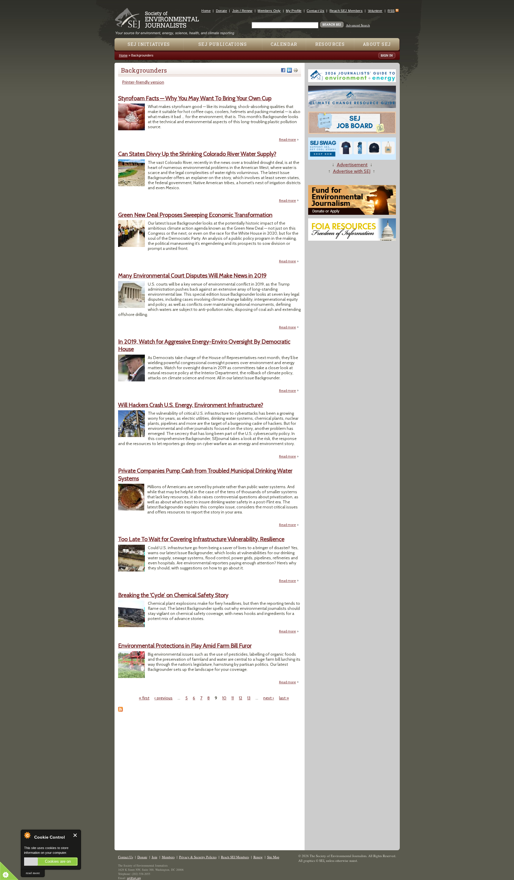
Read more (289, 139)
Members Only (269, 10)
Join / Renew (242, 10)
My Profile (293, 10)
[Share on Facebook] (283, 70)
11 (232, 698)
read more (33, 872)
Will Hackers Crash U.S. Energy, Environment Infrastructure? (190, 404)
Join (154, 857)
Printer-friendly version (143, 82)
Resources (330, 44)
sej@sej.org (134, 878)
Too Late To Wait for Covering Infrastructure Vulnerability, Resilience (201, 539)
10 (224, 698)
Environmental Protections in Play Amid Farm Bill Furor (185, 645)
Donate (221, 10)
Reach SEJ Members (346, 10)
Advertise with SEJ (351, 171)
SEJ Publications (222, 44)
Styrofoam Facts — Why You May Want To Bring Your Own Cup (195, 98)
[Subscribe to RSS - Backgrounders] (120, 710)
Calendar (284, 44)
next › (268, 698)
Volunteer (375, 10)
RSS (391, 10)
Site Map (273, 857)
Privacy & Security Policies (198, 857)
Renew (258, 857)
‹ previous (163, 698)
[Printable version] (295, 70)
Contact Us (315, 10)
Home (206, 10)
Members (168, 857)
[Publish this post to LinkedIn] (289, 70)
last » (284, 698)
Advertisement (352, 164)
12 (240, 698)
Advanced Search (358, 25)
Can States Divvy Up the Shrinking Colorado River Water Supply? (197, 153)
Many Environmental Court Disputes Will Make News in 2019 (192, 275)
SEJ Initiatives (149, 44)
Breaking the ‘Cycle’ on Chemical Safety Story (173, 595)
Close (75, 835)
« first (144, 698)
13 (248, 698)
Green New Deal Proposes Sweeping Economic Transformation (195, 214)
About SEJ (377, 44)
